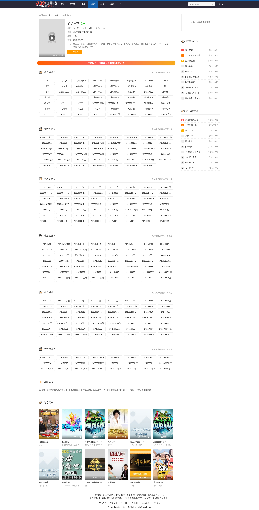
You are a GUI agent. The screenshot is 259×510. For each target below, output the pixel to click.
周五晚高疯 (200, 82)
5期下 (80, 103)
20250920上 (47, 165)
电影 (84, 4)
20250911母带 (165, 114)
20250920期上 (114, 369)
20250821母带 (47, 149)
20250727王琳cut (115, 187)
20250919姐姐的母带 (132, 215)
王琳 (84, 32)
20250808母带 (165, 137)
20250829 (165, 266)
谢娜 (75, 32)
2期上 (165, 81)
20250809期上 (148, 357)
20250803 (131, 250)
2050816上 (64, 261)
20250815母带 (114, 143)
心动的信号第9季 (200, 93)
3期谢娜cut (114, 92)
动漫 (102, 4)
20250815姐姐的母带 (166, 193)
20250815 (47, 261)
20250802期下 (98, 357)
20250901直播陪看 (166, 204)
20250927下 (131, 165)
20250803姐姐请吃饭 (47, 193)
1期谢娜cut (81, 81)
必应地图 (135, 503)
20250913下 (98, 160)
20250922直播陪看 (64, 221)
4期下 (80, 97)
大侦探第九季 (200, 157)
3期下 (47, 92)
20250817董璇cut (115, 261)
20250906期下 (64, 369)
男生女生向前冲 (159, 442)
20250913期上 (81, 369)
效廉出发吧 (66, 482)
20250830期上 (148, 363)
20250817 (97, 261)
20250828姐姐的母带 (81, 204)
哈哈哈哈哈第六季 (200, 55)
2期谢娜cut (131, 86)
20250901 (47, 114)
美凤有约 (111, 442)
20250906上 (98, 114)
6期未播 (131, 109)
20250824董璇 (98, 103)
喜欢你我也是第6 (200, 98)
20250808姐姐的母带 (81, 193)
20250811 (148, 92)
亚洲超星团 (200, 61)
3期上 (165, 86)
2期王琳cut (114, 86)
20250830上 (165, 149)
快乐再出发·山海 (200, 77)
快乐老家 (200, 71)
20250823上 (81, 149)
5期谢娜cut (148, 103)
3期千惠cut (81, 92)
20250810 (97, 255)
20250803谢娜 (81, 250)
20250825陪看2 (64, 204)
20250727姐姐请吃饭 (81, 137)
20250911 (131, 278)
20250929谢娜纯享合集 (149, 165)
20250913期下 (98, 369)
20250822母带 (64, 149)
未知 (75, 36)
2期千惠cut (97, 86)
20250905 (80, 114)
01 (47, 81)
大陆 (90, 28)
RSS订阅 (102, 503)
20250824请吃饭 (115, 103)
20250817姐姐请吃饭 (166, 143)
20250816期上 (81, 363)
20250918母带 (148, 160)
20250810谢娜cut (115, 255)
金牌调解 (111, 482)
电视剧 (73, 4)
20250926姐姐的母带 (98, 221)
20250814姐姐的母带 (149, 193)
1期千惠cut (131, 81)
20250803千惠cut (98, 250)
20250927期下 (165, 369)
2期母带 (148, 86)
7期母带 (47, 109)
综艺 (93, 4)
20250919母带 (165, 160)
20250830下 (47, 154)
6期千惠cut (165, 109)
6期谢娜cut (148, 109)
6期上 (80, 109)
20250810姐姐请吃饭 (81, 143)
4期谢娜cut (148, 97)
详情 (91, 47)
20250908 (148, 114)
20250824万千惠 (132, 103)
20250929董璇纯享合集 (166, 221)
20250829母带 (148, 149)
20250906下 (114, 114)
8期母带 (63, 109)
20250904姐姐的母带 (47, 210)
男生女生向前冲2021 (93, 442)
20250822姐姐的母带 (115, 198)
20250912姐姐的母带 (166, 210)
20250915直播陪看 (98, 215)
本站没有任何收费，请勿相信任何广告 (106, 63)
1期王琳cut (97, 81)
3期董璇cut (64, 92)
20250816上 (131, 143)
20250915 (131, 160)
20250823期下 (131, 363)
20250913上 (81, 160)
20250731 (148, 81)
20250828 (148, 266)
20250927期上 (148, 369)
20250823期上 (114, 363)
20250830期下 (165, 363)
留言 (121, 4)
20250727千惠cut (132, 244)
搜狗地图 (156, 503)
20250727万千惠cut (98, 187)
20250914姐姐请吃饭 (115, 160)
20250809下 (64, 143)
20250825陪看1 (47, 204)
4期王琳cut (114, 97)
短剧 (112, 4)
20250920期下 (131, 369)
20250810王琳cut (149, 255)
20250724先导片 (47, 137)
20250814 (165, 255)
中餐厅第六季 (200, 125)
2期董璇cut (81, 86)
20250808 (165, 250)
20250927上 (114, 165)
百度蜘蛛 (113, 503)
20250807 (148, 137)
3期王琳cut (97, 92)
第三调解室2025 (137, 442)
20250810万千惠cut (132, 255)
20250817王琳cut (149, 261)
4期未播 (131, 97)
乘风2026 (200, 136)
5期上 (63, 103)
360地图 (145, 503)
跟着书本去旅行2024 (93, 482)
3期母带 (165, 92)
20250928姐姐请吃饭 (149, 221)
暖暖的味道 (44, 442)
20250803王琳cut (64, 250)
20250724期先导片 (47, 357)
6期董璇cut (114, 109)
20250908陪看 (131, 210)
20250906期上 (47, 369)
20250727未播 (64, 244)
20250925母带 (98, 165)
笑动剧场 (65, 442)
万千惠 (89, 32)
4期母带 (47, 97)
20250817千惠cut (132, 261)
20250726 (63, 137)
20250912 (148, 278)
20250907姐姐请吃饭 (149, 154)
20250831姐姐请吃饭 (64, 154)
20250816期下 (98, 363)
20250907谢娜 (98, 278)
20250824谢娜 (98, 323)
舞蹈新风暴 (135, 482)
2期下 (47, 86)
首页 (63, 4)
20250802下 (131, 137)
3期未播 (131, 92)
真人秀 (76, 28)
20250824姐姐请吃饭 (115, 149)
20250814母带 (98, 143)
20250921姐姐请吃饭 (81, 165)
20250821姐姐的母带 (98, 198)
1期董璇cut (114, 81)
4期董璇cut (97, 97)
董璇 (79, 32)
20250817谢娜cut (166, 261)
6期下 (97, 109)
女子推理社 (200, 168)
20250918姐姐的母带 (115, 215)
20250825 (165, 103)
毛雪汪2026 (158, 482)
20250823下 (98, 149)
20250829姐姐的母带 (98, 204)
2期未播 (63, 86)
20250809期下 (165, 357)
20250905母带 (98, 154)
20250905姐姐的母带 (64, 210)
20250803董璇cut (115, 250)
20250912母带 (64, 160)
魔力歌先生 (200, 66)
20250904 (63, 114)
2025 (104, 28)
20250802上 (114, 137)
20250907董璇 (64, 278)
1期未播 (63, 81)
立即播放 (75, 52)
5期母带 (165, 97)
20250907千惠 (165, 272)
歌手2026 (200, 50)
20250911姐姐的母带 (149, 210)
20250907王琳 (81, 278)
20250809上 (47, 143)
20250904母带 (81, 154)
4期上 (63, 97)
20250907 (131, 114)
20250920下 (64, 165)
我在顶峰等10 (81, 255)
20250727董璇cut (81, 187)
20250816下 (148, 143)
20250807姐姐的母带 (64, 193)
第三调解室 (44, 482)
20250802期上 (81, 357)
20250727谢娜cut (132, 187)
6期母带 (47, 103)
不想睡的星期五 (200, 87)
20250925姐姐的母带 (81, 221)
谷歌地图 (124, 503)
